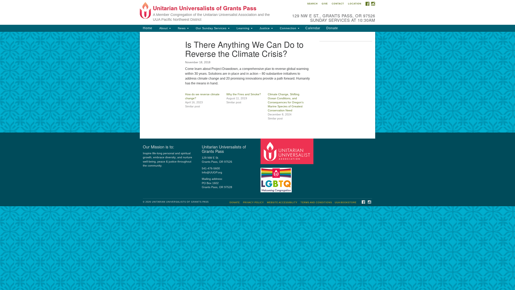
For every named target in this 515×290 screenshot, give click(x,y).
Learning (243, 28)
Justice (265, 28)
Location (354, 3)
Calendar (312, 28)
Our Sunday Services (211, 28)
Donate (332, 28)
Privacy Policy (253, 202)
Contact (338, 3)
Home (147, 28)
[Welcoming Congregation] (277, 178)
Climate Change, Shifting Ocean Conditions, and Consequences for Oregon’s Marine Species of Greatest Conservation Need (286, 102)
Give (325, 3)
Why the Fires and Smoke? (243, 94)
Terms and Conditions (316, 202)
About (163, 28)
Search (312, 3)
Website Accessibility (282, 202)
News (182, 28)
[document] (257, 82)
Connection (288, 28)
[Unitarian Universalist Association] (287, 151)
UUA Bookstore (345, 202)
